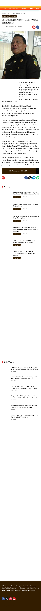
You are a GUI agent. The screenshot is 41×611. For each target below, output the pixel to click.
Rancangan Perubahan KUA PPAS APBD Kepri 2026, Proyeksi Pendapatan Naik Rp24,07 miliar (24, 368)
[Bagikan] (37, 27)
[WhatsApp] (37, 177)
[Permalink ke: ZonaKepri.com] (4, 27)
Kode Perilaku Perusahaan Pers (10, 588)
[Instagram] (10, 598)
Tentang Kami (20, 586)
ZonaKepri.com (10, 26)
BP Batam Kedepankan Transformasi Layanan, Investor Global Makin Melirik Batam (24, 406)
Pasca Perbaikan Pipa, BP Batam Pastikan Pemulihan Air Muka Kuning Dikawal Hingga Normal (24, 387)
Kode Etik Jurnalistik (8, 590)
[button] (38, 3)
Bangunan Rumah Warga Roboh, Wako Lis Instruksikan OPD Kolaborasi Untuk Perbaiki (24, 397)
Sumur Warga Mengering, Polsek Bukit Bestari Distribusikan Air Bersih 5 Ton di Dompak (24, 253)
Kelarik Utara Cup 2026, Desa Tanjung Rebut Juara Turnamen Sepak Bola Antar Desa (24, 378)
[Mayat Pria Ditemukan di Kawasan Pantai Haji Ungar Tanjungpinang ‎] (7, 219)
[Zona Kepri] (16, 3)
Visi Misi (36, 588)
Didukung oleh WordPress (9, 606)
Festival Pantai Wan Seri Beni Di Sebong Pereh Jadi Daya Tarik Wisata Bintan (24, 416)
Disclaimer (33, 586)
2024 (4, 586)
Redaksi (27, 586)
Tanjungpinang (5, 16)
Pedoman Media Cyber (26, 588)
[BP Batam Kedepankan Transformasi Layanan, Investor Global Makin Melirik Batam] (6, 407)
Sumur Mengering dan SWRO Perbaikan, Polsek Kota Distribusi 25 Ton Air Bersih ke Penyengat (25, 229)
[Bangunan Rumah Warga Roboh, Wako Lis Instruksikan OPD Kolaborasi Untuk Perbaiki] (7, 195)
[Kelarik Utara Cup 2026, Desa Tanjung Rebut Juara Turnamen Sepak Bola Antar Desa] (6, 379)
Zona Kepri (13, 16)
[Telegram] (34, 177)
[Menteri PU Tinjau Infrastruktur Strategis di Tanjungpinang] (7, 207)
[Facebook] (26, 177)
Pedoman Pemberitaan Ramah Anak (25, 590)
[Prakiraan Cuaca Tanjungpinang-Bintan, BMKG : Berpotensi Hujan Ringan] (7, 243)
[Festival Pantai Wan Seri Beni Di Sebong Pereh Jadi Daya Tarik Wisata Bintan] (6, 417)
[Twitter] (30, 177)
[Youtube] (14, 598)
